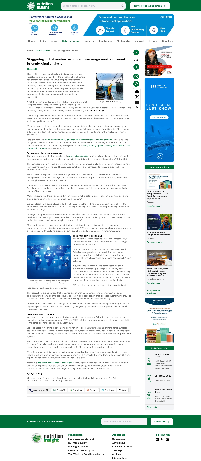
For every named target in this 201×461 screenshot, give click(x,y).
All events (152, 407)
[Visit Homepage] (40, 10)
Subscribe (160, 421)
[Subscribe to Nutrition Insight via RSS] (136, 109)
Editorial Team (120, 458)
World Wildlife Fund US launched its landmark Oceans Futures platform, (78, 140)
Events (153, 41)
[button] (59, 390)
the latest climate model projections (55, 363)
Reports (89, 41)
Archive (116, 454)
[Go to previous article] (136, 76)
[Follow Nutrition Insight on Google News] (168, 440)
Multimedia (123, 41)
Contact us (118, 439)
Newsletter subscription (148, 5)
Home (31, 41)
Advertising (118, 442)
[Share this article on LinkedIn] (136, 103)
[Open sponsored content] (100, 35)
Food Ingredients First (81, 439)
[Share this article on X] (136, 97)
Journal (139, 41)
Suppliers (167, 41)
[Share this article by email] (136, 92)
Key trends (105, 41)
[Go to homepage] (47, 442)
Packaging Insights (79, 446)
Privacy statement (122, 446)
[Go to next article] (136, 84)
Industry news (48, 41)
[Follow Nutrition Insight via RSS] (162, 440)
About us (119, 434)
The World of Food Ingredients (86, 454)
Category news (70, 41)
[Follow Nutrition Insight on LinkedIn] (157, 440)
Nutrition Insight (78, 442)
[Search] (122, 6)
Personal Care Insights (81, 450)
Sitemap (117, 450)
